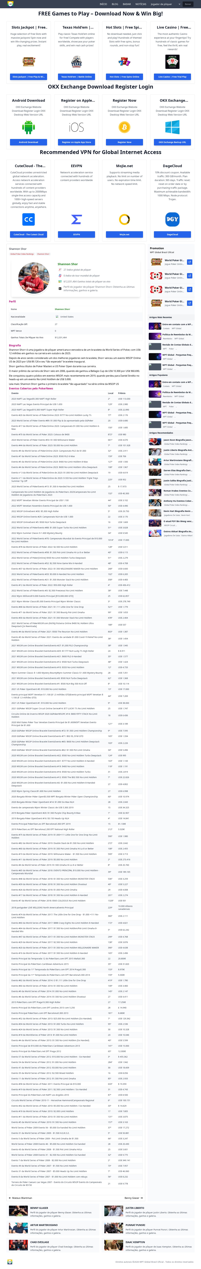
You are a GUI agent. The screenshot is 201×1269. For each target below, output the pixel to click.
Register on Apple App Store (76, 100)
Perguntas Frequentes (185, 349)
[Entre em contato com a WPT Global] (155, 326)
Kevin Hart (185, 515)
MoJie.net (124, 165)
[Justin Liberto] (155, 451)
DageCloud (172, 165)
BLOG (115, 4)
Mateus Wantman (22, 1198)
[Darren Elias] (155, 472)
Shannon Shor (68, 264)
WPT (165, 349)
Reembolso (167, 339)
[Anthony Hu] (155, 502)
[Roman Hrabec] (155, 492)
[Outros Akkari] (155, 533)
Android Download (28, 100)
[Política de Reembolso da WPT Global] (155, 336)
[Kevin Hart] (155, 512)
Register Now (124, 100)
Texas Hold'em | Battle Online (76, 27)
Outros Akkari (186, 535)
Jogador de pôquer (161, 4)
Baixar (188, 4)
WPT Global (176, 328)
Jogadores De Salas (172, 515)
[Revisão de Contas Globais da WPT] (155, 346)
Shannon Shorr (62, 309)
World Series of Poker (185, 525)
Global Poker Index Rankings (175, 444)
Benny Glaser (132, 1198)
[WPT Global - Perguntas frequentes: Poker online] (155, 356)
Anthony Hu (193, 505)
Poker (171, 349)
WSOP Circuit (169, 525)
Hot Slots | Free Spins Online (124, 27)
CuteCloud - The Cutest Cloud (28, 165)
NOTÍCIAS (141, 4)
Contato (166, 328)
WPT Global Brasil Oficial (151, 1261)
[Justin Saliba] (155, 482)
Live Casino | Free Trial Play (172, 27)
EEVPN (76, 165)
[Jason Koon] (155, 441)
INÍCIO (103, 4)
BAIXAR (127, 4)
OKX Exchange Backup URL (172, 100)
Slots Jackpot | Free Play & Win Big (28, 27)
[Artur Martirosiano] (155, 462)
